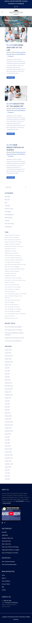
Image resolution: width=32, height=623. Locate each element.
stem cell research (9, 300)
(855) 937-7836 (7, 600)
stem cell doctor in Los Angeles (13, 287)
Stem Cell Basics (6, 581)
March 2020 (8, 446)
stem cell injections (10, 291)
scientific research (9, 282)
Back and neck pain (10, 239)
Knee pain (17, 255)
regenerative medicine (10, 275)
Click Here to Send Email (11, 602)
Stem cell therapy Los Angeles (12, 311)
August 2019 (8, 467)
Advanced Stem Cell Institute (12, 235)
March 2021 (8, 413)
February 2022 (8, 383)
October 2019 (8, 461)
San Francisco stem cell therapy (13, 278)
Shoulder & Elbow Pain (7, 538)
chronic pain (20, 246)
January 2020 (8, 452)
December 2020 (9, 422)
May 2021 (7, 407)
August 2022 (8, 364)
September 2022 (9, 361)
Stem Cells (17, 300)
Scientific (7, 220)
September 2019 (9, 464)
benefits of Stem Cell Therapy (12, 244)
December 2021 (9, 386)
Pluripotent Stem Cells (10, 273)
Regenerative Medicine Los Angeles (10, 549)
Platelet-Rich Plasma (19, 269)
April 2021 (7, 410)
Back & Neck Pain (6, 544)
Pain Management (9, 214)
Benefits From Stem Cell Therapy (13, 242)
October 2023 (8, 349)
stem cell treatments (20, 313)
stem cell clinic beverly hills (12, 284)
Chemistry (7, 205)
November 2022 (9, 355)
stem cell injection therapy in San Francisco (13, 296)
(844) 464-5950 (7, 503)
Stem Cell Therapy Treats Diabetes (13, 326)
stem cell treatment (10, 313)
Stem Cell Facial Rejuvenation (9, 564)
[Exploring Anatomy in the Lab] (16, 34)
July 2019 (7, 470)
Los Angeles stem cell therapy (12, 262)
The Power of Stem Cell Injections (13, 340)
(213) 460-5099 (17, 1)
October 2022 (8, 358)
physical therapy (9, 269)
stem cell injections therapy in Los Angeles (15, 293)
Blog (6, 202)
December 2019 (9, 455)
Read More (11, 77)
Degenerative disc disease (11, 253)
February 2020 (8, 449)
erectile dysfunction (10, 255)
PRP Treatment (8, 217)
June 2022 (7, 370)
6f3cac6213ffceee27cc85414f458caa (16, 54)
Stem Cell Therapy (9, 223)
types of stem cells (10, 315)
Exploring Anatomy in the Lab (15, 47)
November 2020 (9, 425)
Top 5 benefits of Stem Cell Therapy (13, 329)
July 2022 (7, 367)
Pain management (15, 266)
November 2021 (9, 389)
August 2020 (8, 434)
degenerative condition (10, 251)
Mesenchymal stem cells (19, 264)
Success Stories (6, 584)
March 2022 (8, 379)
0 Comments (11, 56)
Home (6, 22)
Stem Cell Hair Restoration (8, 561)
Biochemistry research (10, 246)
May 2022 (7, 373)
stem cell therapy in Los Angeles (13, 309)
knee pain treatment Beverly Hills (13, 257)
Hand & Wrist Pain (6, 541)
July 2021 (7, 401)
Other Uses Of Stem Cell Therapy (10, 547)
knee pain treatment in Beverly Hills (14, 260)
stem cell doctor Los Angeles (12, 289)
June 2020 (7, 440)
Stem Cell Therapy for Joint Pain (10, 552)
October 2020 (8, 428)
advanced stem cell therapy (12, 237)
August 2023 (8, 352)
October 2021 (8, 392)
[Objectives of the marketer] (16, 93)
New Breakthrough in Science (15, 147)
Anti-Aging (7, 196)
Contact (4, 589)
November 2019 (9, 458)
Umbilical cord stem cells (11, 318)
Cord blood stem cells (10, 248)
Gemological (8, 211)
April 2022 (7, 376)
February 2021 (8, 416)
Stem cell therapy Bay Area (12, 304)
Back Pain (7, 199)
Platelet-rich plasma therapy (12, 271)
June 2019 (7, 473)
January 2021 (8, 419)
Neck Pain (7, 266)
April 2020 (7, 443)
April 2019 (7, 479)
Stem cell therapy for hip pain (12, 306)
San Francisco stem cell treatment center (15, 280)
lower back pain (9, 264)
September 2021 (9, 395)
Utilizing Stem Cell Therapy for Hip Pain (14, 337)
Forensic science (20, 52)
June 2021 (7, 404)
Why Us (4, 578)
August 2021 (8, 398)
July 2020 (7, 437)
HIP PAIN (4, 532)
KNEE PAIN (5, 535)
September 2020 (9, 431)
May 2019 (7, 476)
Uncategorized (8, 226)
